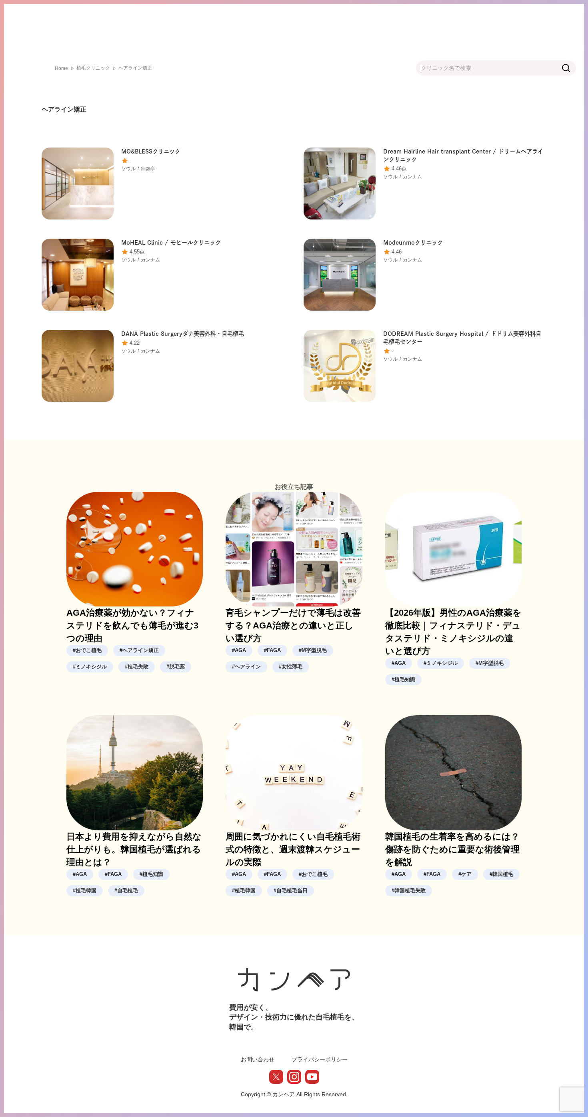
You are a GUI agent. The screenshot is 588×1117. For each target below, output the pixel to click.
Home (61, 68)
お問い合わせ (257, 1059)
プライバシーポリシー (320, 1059)
